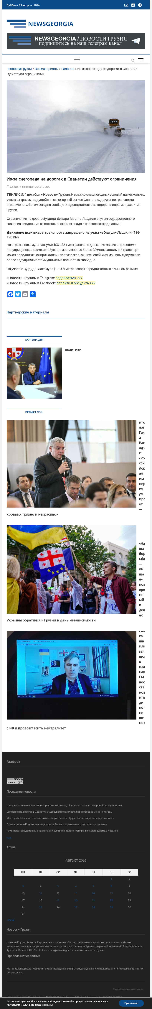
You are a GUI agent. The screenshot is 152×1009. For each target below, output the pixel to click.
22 (111, 900)
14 (93, 893)
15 (111, 893)
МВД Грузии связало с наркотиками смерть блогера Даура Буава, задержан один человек (60, 817)
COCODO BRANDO (112, 997)
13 (75, 893)
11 (40, 893)
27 (75, 907)
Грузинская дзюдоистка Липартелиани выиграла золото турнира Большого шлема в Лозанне (62, 830)
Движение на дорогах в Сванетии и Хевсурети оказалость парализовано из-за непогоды (59, 811)
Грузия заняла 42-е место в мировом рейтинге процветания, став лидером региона (57, 824)
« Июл (10, 919)
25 (40, 907)
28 (93, 907)
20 (75, 900)
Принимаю (131, 1003)
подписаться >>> (69, 278)
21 (93, 900)
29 (111, 907)
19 (58, 900)
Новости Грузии (17, 996)
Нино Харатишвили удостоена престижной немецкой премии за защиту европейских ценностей (64, 805)
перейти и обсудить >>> (76, 283)
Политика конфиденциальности (128, 989)
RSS (9, 837)
